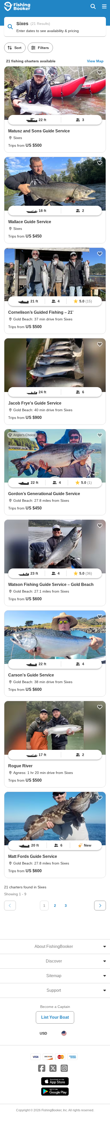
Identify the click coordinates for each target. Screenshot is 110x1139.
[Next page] (100, 905)
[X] (53, 1068)
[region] (55, 120)
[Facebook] (41, 1068)
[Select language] (64, 1033)
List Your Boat (55, 1017)
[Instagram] (64, 1068)
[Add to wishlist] (100, 72)
